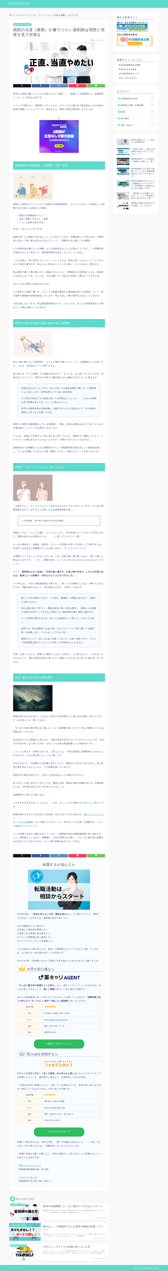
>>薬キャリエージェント (59, 1043)
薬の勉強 (136, 118)
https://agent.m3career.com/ (56, 1020)
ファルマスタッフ (28, 1177)
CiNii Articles (131, 78)
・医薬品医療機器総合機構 (128, 65)
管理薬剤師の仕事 (136, 98)
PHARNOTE (19, 3)
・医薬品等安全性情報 (126, 69)
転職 (136, 112)
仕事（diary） (136, 125)
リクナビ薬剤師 (25, 822)
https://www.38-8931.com (54, 1107)
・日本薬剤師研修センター (128, 74)
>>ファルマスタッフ (59, 1131)
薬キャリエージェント (30, 1165)
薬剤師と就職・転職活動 (22, 24)
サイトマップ (16, 1268)
